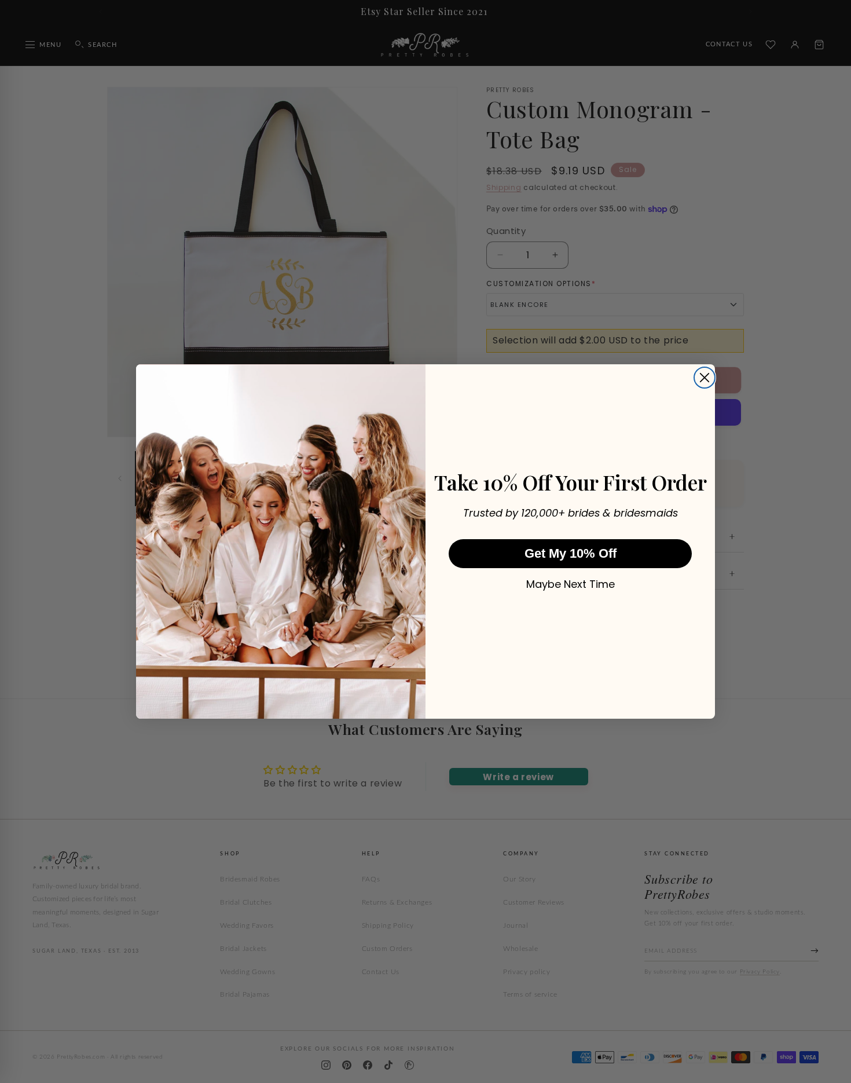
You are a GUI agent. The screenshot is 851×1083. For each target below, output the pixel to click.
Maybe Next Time (570, 584)
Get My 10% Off (570, 553)
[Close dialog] (704, 377)
